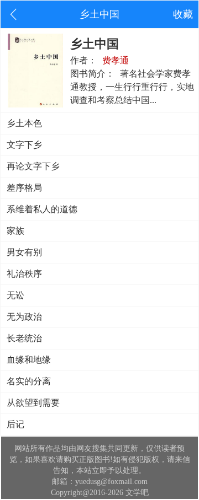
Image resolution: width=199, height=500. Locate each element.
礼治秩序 (24, 273)
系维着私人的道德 (42, 209)
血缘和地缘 (29, 359)
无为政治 (24, 316)
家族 (15, 230)
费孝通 (115, 60)
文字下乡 (24, 144)
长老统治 (24, 338)
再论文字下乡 (33, 166)
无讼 (15, 295)
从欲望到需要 (33, 402)
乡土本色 (24, 123)
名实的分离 (29, 381)
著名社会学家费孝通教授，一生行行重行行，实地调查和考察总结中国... (132, 87)
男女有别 (24, 252)
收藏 (183, 14)
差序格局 (24, 187)
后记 (15, 424)
